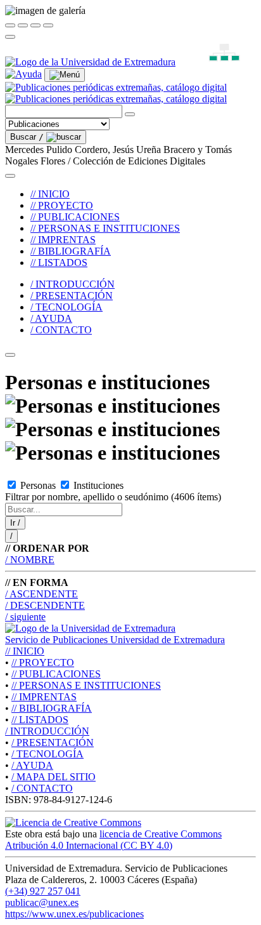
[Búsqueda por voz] (130, 114)
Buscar (27, 137)
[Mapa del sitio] (209, 62)
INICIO (24, 651)
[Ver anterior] (23, 25)
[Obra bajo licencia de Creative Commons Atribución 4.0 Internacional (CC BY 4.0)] (73, 822)
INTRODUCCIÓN (47, 731)
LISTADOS (39, 719)
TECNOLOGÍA (47, 754)
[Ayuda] (23, 74)
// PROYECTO (61, 205)
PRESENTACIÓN (52, 742)
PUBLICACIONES (56, 674)
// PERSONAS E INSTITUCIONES (105, 228)
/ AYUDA (51, 318)
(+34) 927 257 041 (42, 891)
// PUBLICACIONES (75, 216)
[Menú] (64, 75)
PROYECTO (42, 662)
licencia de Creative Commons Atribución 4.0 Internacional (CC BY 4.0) (113, 840)
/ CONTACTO (61, 329)
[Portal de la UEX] (90, 62)
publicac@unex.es (42, 902)
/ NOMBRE (29, 559)
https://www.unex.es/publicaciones (74, 913)
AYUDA (32, 765)
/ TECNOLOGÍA (66, 307)
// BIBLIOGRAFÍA (70, 251)
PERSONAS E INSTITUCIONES (86, 685)
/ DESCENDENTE (45, 605)
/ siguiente (25, 616)
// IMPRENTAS (63, 239)
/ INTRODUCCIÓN (72, 284)
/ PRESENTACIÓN (71, 295)
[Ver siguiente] (35, 25)
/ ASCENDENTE (41, 594)
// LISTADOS (58, 262)
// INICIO (50, 194)
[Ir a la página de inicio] (116, 93)
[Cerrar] (10, 25)
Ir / (15, 523)
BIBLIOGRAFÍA (51, 708)
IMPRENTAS (44, 696)
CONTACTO (42, 788)
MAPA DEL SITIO (53, 776)
